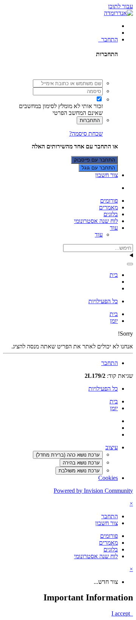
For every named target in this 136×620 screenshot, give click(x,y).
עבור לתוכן (120, 6)
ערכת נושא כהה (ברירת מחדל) (68, 455)
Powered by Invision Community (93, 490)
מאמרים (108, 207)
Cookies (108, 478)
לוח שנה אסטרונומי (96, 221)
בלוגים (111, 214)
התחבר (108, 39)
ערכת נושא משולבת (79, 470)
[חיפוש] (130, 264)
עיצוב (111, 447)
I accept (122, 613)
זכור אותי (92, 106)
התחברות (90, 120)
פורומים (109, 200)
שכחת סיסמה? (86, 133)
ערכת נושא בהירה (81, 463)
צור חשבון (106, 175)
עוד (114, 227)
